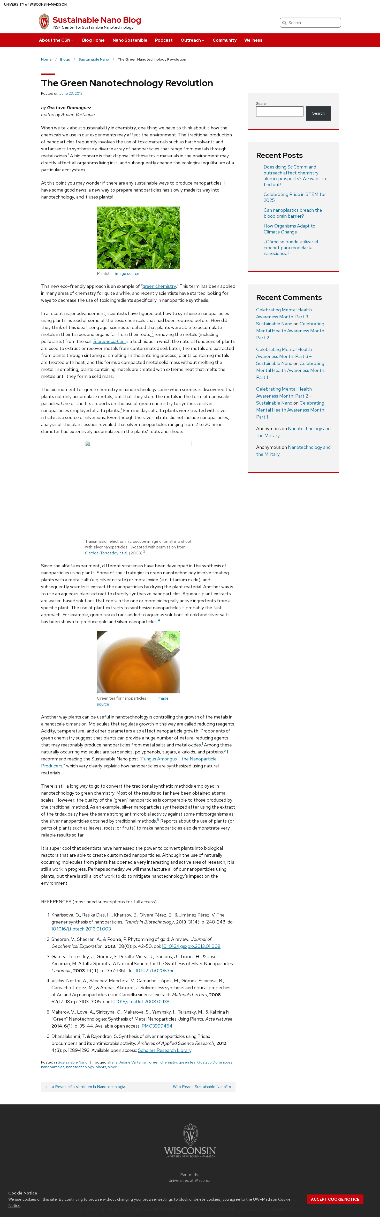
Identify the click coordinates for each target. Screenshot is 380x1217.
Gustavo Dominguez (214, 1062)
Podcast (164, 40)
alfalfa (112, 1062)
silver (112, 1066)
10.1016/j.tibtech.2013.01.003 (81, 929)
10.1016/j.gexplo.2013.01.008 (191, 946)
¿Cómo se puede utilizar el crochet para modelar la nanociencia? (291, 247)
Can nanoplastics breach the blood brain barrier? (293, 213)
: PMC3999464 (156, 1026)
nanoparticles (52, 1066)
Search (262, 103)
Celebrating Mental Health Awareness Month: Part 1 (290, 370)
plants (101, 1066)
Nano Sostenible (130, 40)
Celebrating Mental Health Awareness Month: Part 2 (290, 331)
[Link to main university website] (190, 1158)
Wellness (253, 40)
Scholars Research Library (164, 1050)
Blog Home (93, 40)
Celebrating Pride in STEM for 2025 (295, 197)
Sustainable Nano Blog (97, 19)
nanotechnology (80, 1066)
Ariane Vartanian (133, 1062)
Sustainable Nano (73, 1062)
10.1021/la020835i (154, 970)
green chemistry (159, 286)
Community (225, 40)
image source (127, 273)
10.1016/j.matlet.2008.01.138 (140, 1002)
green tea (187, 1062)
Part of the (190, 1177)
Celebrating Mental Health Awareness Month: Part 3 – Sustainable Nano (284, 317)
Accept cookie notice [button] (335, 1199)
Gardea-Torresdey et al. (107, 553)
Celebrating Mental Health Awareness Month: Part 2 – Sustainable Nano (284, 396)
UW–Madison (35, 4)
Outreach (191, 40)
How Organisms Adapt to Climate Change (289, 229)
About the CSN (54, 40)
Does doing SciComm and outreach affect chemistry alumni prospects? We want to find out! (295, 175)
